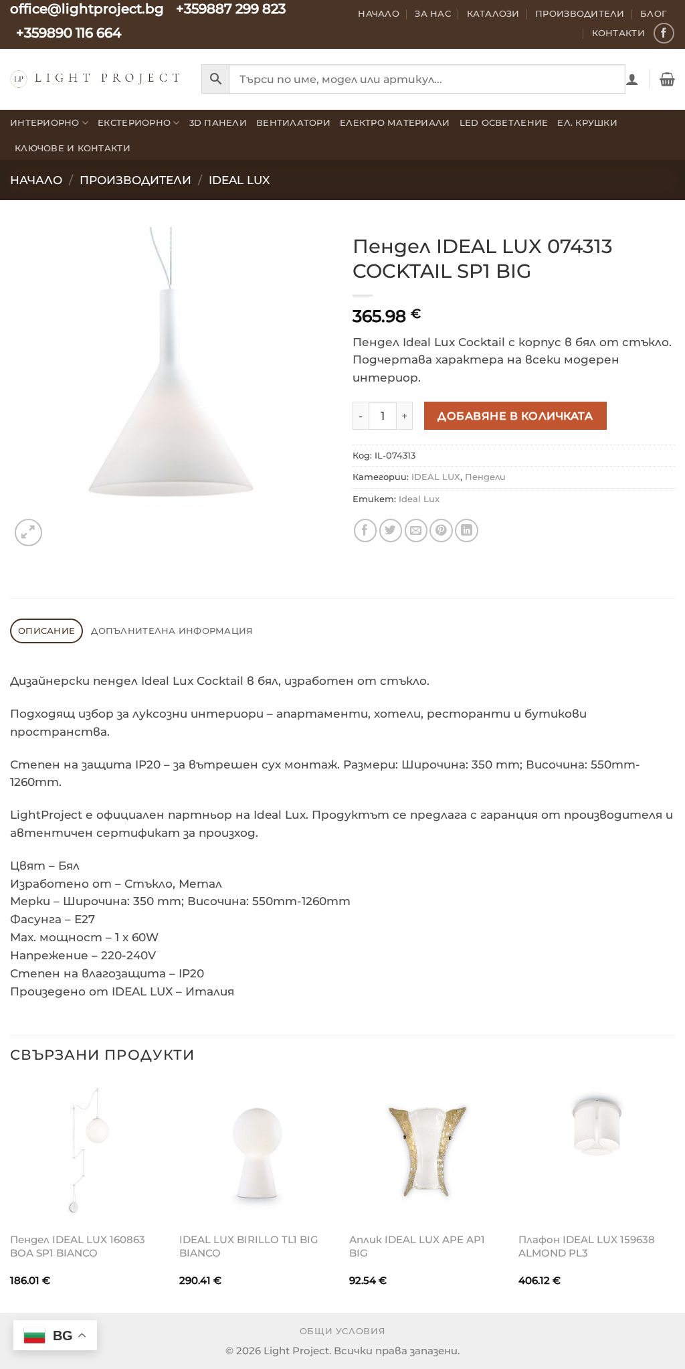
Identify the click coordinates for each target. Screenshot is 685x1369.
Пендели (485, 476)
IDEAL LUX (239, 180)
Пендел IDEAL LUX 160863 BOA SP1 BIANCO (77, 1246)
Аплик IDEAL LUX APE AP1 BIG (417, 1246)
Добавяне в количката (515, 415)
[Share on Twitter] (391, 530)
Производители (580, 13)
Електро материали (395, 122)
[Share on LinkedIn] (466, 530)
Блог (653, 13)
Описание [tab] (46, 630)
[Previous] (11, 1194)
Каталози (493, 13)
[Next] (674, 1194)
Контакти (618, 32)
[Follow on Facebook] (664, 33)
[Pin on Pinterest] (441, 530)
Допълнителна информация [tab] (172, 630)
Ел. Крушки (587, 122)
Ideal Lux (419, 498)
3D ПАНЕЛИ (218, 122)
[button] (632, 79)
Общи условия (343, 1331)
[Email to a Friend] (416, 530)
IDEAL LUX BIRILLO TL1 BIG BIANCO (248, 1246)
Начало (378, 13)
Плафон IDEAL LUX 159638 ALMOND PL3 (586, 1246)
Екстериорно (134, 122)
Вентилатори (293, 122)
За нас (433, 13)
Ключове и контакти (72, 148)
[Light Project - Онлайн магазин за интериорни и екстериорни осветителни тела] (95, 78)
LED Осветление (504, 122)
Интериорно (45, 122)
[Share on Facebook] (365, 530)
